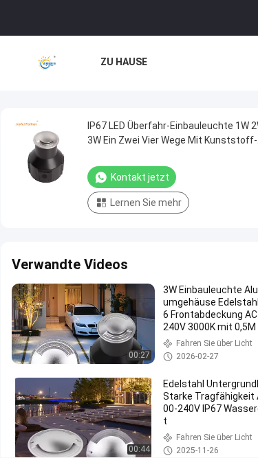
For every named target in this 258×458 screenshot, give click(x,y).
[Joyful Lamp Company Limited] (46, 63)
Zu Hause (123, 61)
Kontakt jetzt (140, 177)
